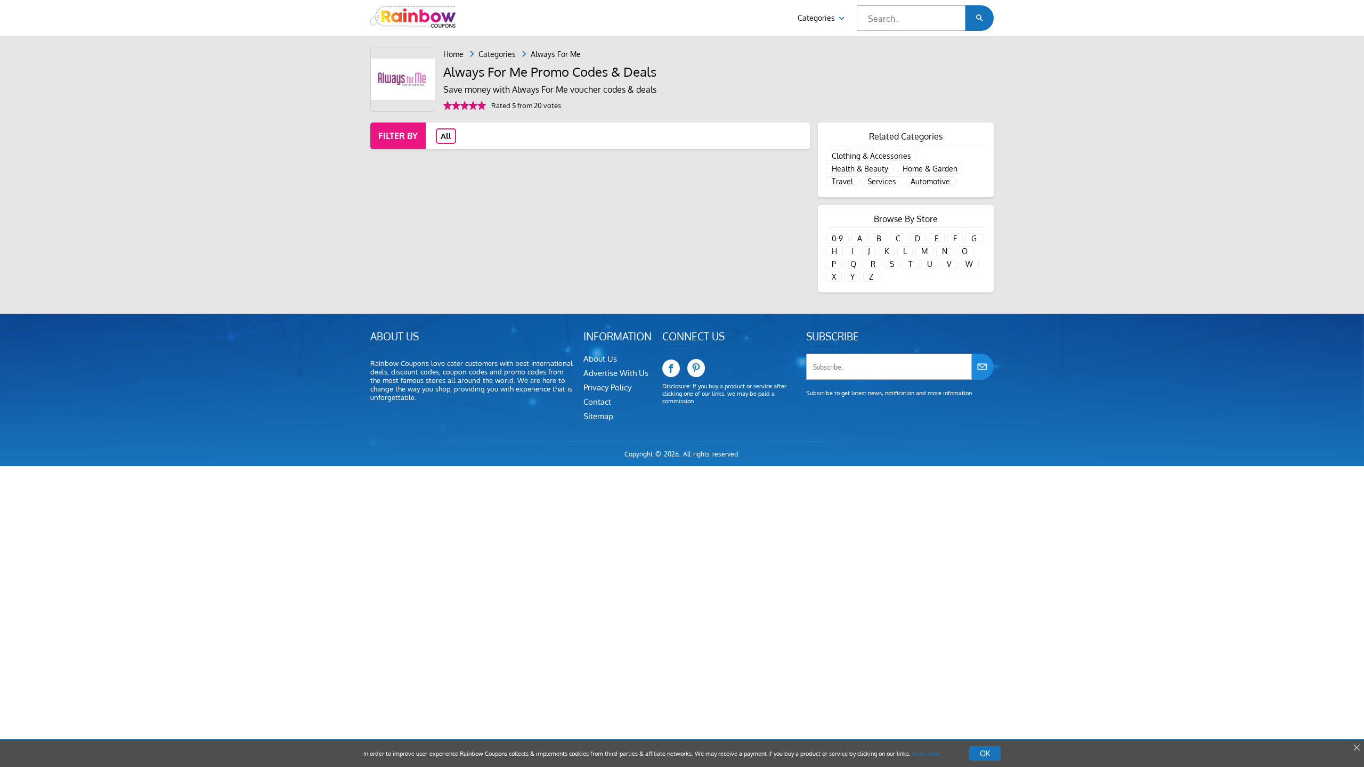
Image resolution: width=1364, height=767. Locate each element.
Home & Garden (930, 168)
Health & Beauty (860, 168)
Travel (842, 181)
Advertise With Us (615, 373)
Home (453, 54)
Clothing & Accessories (871, 155)
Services (881, 181)
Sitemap (598, 416)
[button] (979, 18)
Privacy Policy (607, 387)
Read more (926, 753)
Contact (597, 402)
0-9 (837, 238)
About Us (600, 359)
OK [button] (985, 753)
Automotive (930, 181)
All (446, 136)
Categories (817, 17)
